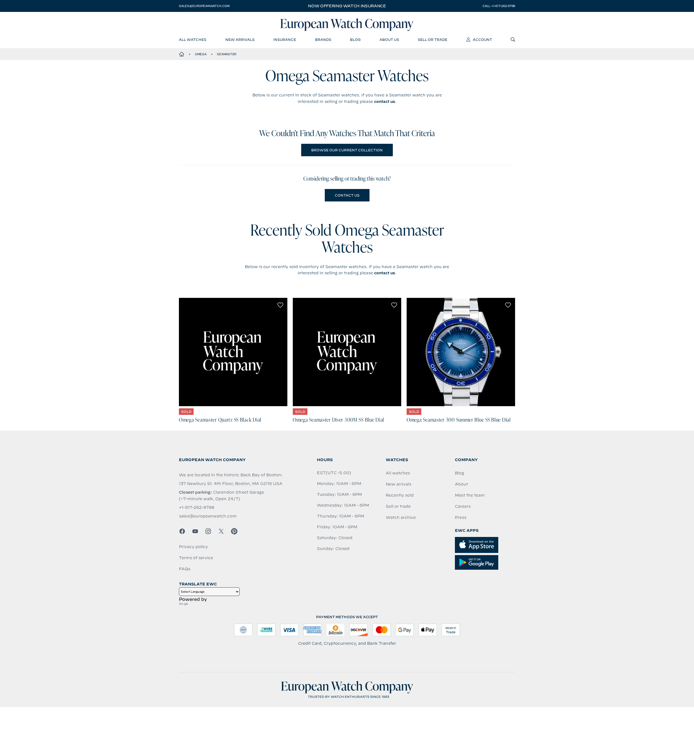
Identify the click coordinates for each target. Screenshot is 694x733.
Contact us (347, 195)
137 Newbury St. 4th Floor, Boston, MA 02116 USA (230, 483)
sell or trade (432, 39)
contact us (384, 101)
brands (323, 39)
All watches (398, 473)
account (482, 39)
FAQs (184, 569)
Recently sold (400, 495)
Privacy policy (193, 547)
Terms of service (196, 558)
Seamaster (226, 54)
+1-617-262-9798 (196, 507)
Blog (459, 473)
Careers (463, 506)
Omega (201, 54)
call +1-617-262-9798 (499, 6)
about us (389, 39)
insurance (284, 39)
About (461, 484)
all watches (192, 39)
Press (460, 517)
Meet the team (470, 495)
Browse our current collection (347, 150)
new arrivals (240, 39)
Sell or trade (398, 506)
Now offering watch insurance (347, 6)
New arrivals (398, 484)
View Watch (233, 352)
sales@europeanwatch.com (204, 6)
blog (355, 39)
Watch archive (401, 517)
